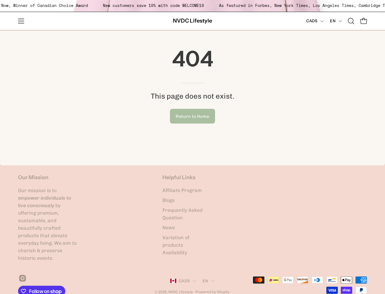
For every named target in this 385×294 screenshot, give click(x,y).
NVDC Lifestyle (192, 20)
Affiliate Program (182, 190)
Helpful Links (179, 177)
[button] (351, 21)
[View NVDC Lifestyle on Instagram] (21, 278)
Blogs (168, 200)
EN (333, 20)
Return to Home (192, 116)
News (168, 228)
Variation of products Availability (175, 245)
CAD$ (311, 20)
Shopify (223, 291)
